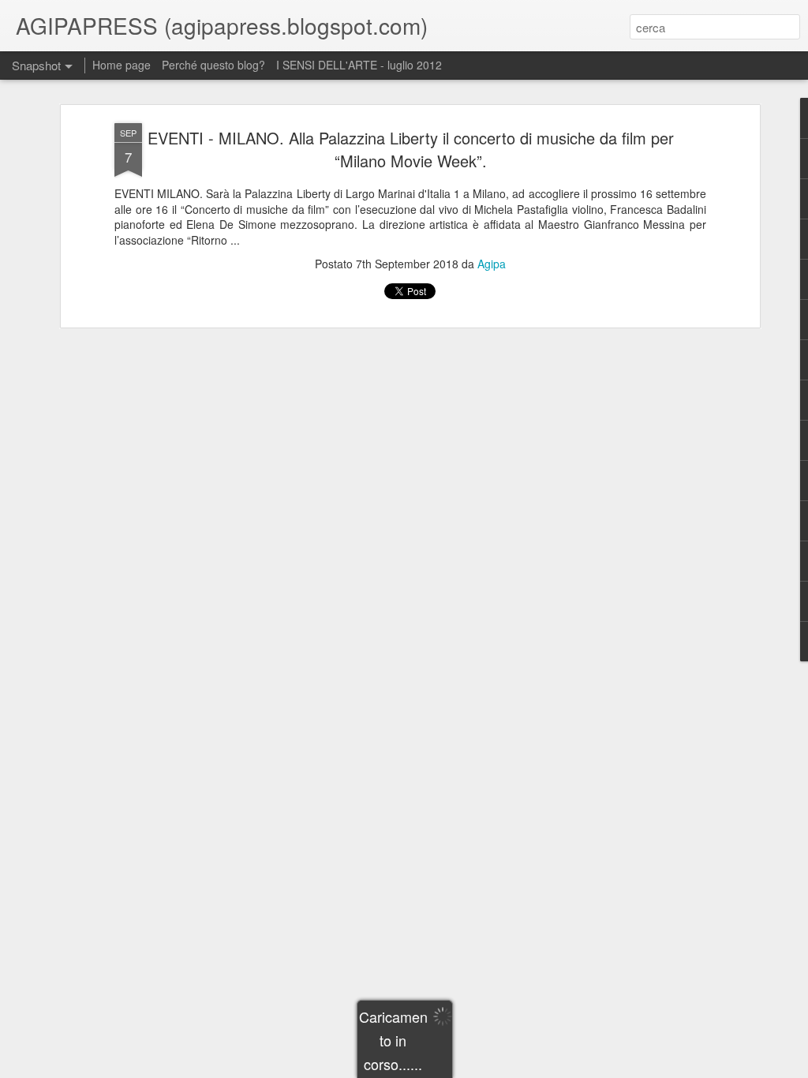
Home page (121, 65)
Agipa (491, 263)
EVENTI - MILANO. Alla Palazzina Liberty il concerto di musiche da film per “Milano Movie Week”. (411, 149)
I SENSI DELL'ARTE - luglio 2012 (359, 65)
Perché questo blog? (215, 65)
